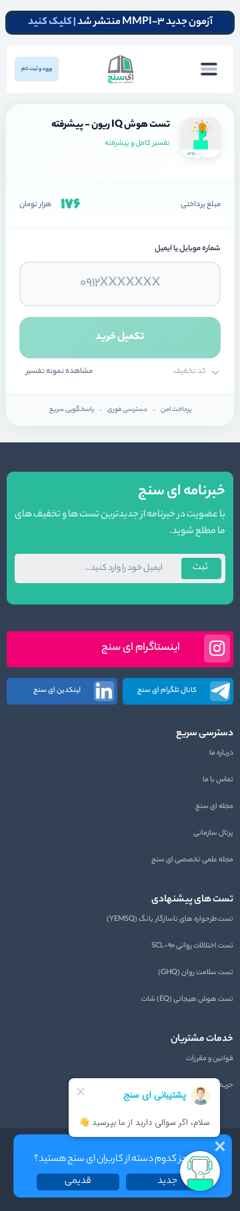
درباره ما (221, 753)
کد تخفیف (189, 371)
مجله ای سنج (214, 807)
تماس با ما (218, 780)
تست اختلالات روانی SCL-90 (192, 946)
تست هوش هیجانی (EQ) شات (187, 999)
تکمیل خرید (120, 337)
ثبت (200, 568)
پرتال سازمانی (213, 833)
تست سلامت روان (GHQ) (195, 973)
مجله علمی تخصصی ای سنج (192, 860)
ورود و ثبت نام (36, 69)
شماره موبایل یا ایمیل (188, 249)
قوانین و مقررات (209, 1059)
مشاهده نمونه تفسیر (59, 371)
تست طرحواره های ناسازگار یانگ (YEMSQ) (170, 919)
